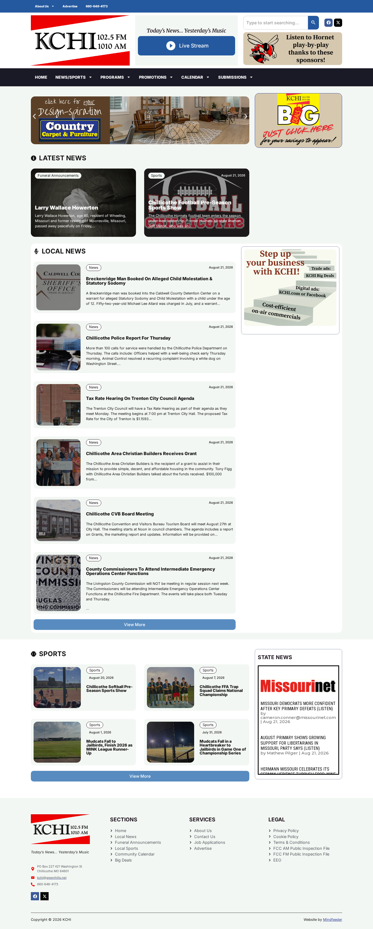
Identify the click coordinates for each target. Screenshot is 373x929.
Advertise (70, 6)
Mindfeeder (332, 920)
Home (41, 77)
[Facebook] (328, 23)
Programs (112, 77)
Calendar (192, 77)
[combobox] (275, 23)
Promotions (153, 77)
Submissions (232, 77)
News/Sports (70, 77)
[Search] (313, 23)
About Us (42, 6)
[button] (34, 116)
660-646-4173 (97, 6)
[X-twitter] (338, 23)
